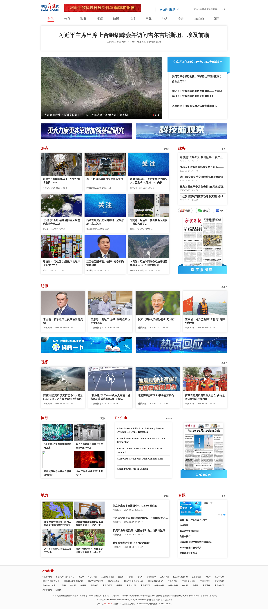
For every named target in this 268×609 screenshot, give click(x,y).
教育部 (81, 577)
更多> (166, 149)
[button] (153, 115)
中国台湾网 (159, 585)
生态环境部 (164, 577)
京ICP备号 (105, 604)
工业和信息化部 (107, 577)
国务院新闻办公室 (155, 581)
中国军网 (206, 585)
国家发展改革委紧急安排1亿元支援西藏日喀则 (203, 187)
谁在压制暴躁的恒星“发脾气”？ (89, 473)
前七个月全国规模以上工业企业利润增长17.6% (61, 181)
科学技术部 (92, 577)
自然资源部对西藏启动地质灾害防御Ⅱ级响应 (203, 196)
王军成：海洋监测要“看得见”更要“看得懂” (205, 321)
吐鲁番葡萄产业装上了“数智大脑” (131, 543)
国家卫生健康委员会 (50, 581)
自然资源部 (151, 577)
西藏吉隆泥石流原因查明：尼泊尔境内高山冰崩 (105, 222)
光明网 (195, 585)
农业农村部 (219, 577)
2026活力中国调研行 (189, 531)
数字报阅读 (202, 270)
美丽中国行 (185, 536)
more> (169, 418)
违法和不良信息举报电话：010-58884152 (131, 604)
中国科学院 (172, 581)
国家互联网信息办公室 (133, 581)
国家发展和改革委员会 (65, 577)
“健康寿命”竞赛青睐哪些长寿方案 (57, 446)
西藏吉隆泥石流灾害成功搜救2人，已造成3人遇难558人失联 (148, 181)
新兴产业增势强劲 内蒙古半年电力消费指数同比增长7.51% (140, 530)
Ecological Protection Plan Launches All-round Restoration (141, 440)
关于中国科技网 (95, 596)
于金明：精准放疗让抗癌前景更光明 (63, 321)
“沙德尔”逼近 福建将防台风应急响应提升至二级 (61, 222)
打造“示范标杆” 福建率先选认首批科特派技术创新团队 (89, 551)
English (199, 18)
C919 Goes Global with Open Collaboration (140, 458)
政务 (83, 18)
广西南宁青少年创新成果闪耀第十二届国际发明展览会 (140, 518)
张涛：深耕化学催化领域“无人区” (156, 319)
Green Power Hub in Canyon (132, 468)
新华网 (73, 585)
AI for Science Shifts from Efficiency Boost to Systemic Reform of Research (140, 430)
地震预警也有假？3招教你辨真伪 (156, 395)
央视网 (119, 585)
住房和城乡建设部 (180, 577)
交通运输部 (196, 577)
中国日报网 (107, 585)
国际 (148, 18)
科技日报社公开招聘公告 (140, 596)
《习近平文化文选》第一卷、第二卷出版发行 (197, 61)
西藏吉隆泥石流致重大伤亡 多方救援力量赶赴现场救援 (205, 397)
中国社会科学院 (188, 581)
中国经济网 (145, 585)
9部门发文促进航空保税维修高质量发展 (201, 177)
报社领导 (83, 596)
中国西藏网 (173, 585)
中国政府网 (47, 577)
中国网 (83, 585)
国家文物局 (219, 581)
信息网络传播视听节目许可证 (187, 596)
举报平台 (204, 596)
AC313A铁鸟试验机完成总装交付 (104, 179)
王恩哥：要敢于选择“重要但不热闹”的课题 (110, 321)
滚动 (217, 18)
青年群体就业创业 (188, 553)
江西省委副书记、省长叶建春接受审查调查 (105, 263)
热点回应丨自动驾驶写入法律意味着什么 (194, 106)
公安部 (121, 577)
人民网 (63, 585)
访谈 (116, 18)
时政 (51, 18)
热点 (67, 18)
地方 (165, 18)
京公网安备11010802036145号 (160, 604)
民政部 (130, 577)
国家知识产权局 (49, 585)
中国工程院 (205, 581)
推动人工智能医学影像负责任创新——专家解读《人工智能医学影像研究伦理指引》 (197, 93)
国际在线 (94, 585)
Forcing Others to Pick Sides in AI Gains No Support (140, 450)
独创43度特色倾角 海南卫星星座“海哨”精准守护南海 (57, 523)
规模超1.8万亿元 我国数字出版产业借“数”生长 (61, 263)
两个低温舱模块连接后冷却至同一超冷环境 (89, 446)
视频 (132, 18)
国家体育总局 (113, 581)
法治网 (58, 590)
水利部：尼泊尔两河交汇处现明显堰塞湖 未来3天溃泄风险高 (148, 263)
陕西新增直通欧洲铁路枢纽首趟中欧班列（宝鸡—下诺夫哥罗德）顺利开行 (89, 524)
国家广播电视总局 (95, 581)
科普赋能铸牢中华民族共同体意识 (196, 542)
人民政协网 (47, 590)
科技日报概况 (72, 596)
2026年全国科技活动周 (190, 548)
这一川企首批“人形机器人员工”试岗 (57, 550)
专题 (181, 18)
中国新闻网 (219, 585)
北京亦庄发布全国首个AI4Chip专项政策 (135, 505)
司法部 (140, 577)
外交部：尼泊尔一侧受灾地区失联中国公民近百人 (148, 222)
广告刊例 (124, 596)
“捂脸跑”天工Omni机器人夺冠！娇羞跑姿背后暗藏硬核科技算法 (110, 397)
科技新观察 (209, 503)
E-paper (204, 474)
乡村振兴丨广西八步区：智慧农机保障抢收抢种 (73, 114)
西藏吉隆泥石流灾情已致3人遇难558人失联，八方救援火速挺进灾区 (63, 397)
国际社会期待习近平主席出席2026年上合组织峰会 (134, 42)
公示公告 (115, 596)
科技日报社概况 (59, 596)
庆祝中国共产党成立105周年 (193, 520)
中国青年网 (131, 585)
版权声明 (213, 596)
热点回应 (184, 525)
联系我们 (106, 596)
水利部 (208, 577)
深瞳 (100, 18)
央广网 (185, 585)
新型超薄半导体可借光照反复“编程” (57, 473)
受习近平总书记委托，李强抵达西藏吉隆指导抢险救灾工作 (197, 79)
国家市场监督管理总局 (73, 581)
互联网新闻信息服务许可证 (162, 596)
